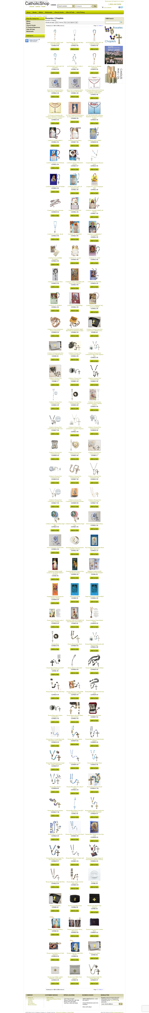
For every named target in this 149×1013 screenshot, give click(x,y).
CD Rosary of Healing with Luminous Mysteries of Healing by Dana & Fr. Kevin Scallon (55, 117)
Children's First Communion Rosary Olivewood (55, 330)
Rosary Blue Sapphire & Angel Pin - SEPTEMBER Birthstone (94, 811)
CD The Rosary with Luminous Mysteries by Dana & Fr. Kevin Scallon (94, 117)
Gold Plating (81, 12)
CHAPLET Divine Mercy (74, 140)
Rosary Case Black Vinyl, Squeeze (94, 906)
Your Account (114, 1000)
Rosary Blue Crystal (74, 763)
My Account (108, 1)
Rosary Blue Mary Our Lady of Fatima (75, 787)
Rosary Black (55, 644)
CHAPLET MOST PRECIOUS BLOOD (75, 163)
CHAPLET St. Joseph (75, 258)
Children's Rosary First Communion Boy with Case (55, 428)
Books (35, 12)
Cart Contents (107, 7)
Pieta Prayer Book (75, 596)
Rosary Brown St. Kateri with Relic (55, 882)
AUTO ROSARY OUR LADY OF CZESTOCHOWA (94, 43)
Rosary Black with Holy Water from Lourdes (75, 716)
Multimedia (48, 12)
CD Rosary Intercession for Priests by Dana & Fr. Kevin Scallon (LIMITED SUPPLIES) (94, 91)
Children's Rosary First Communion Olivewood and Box (75, 500)
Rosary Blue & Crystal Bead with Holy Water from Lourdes (55, 740)
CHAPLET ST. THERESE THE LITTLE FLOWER (94, 306)
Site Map (30, 1002)
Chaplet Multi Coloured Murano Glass (94, 163)
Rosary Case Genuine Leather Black (94, 930)
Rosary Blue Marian (55, 787)
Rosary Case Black (55, 905)
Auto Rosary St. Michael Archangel (94, 67)
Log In (122, 1)
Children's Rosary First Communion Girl (94, 428)
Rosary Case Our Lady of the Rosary (75, 954)
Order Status (50, 997)
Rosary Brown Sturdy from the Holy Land (75, 882)
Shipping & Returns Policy (54, 999)
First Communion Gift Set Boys (94, 524)
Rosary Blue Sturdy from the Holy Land (94, 835)
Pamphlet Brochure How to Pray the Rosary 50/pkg (75, 572)
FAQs (48, 1000)
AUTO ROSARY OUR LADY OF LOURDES (55, 67)
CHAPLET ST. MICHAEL (94, 281)
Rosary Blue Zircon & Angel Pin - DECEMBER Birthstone (55, 858)
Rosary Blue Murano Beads (94, 787)
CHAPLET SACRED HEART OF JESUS (94, 211)
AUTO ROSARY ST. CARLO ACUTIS (75, 67)
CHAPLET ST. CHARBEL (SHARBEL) (55, 258)
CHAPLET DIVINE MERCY (55, 140)
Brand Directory (32, 1004)
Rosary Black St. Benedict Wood (94, 668)
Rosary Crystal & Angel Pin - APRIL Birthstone (94, 977)
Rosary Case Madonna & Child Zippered (55, 954)
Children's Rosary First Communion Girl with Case (55, 500)
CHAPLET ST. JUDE (94, 258)
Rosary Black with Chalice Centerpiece (55, 716)
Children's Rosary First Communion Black (75, 353)
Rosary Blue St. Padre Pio (55, 834)
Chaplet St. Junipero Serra (55, 281)
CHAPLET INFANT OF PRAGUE (55, 163)
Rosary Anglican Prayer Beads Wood (94, 621)
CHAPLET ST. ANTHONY (75, 234)
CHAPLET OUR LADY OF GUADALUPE (75, 187)
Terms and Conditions (61, 1012)
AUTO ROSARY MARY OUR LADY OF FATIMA (55, 43)
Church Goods (59, 12)
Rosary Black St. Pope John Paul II (55, 692)
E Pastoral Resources (33, 27)
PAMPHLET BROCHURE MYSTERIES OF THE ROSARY (94, 572)
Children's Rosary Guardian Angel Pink (74, 524)
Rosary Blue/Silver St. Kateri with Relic (75, 858)
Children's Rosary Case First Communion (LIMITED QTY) (94, 330)
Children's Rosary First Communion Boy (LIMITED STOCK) (94, 403)
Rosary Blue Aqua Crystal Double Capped (94, 740)
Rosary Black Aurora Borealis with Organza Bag (94, 644)
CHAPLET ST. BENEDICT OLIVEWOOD (94, 235)
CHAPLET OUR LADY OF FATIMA (55, 186)
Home (28, 12)
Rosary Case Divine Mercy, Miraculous (74, 930)
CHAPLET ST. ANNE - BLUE (55, 234)
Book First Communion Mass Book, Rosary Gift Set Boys (55, 90)
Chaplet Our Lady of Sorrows (55, 210)
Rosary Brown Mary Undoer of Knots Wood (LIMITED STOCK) (94, 858)
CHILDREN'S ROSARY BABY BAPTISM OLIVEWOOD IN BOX (74, 330)
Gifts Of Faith (70, 12)
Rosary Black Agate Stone (75, 644)
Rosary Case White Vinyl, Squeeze (75, 977)
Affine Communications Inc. (117, 1012)
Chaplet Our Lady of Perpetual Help (94, 187)
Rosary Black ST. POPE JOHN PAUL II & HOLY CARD (75, 692)
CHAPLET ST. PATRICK (55, 305)
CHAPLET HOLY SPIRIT (94, 140)
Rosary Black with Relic (94, 715)
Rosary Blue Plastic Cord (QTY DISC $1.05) (74, 811)
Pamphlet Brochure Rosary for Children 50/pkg (55, 597)
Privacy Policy (70, 1012)
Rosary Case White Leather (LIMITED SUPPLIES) (55, 977)
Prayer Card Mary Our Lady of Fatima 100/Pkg (55, 621)
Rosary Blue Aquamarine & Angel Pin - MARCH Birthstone (55, 763)
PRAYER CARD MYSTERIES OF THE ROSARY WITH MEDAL (75, 621)
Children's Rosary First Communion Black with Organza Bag (94, 354)
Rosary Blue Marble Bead (94, 763)
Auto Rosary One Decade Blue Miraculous (74, 43)
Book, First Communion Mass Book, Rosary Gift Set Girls (75, 90)
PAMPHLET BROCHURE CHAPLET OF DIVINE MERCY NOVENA (55, 573)
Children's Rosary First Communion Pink (94, 500)
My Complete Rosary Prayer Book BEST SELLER (94, 548)
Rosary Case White (94, 953)
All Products (31, 1003)
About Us (30, 997)
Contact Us (116, 1)
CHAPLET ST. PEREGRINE (75, 305)
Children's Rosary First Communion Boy (55, 379)
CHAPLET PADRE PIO (75, 210)
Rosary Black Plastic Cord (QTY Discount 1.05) (55, 668)
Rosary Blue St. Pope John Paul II (75, 834)
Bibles (41, 12)
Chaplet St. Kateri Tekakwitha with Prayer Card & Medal (75, 282)
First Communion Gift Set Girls (55, 547)
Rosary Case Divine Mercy (55, 929)
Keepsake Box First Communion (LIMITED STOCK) (75, 548)
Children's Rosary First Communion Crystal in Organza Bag (74, 429)
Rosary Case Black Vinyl (75, 905)
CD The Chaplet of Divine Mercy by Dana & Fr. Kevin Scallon (75, 116)
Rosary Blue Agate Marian (75, 739)
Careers (30, 1000)
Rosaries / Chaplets (42, 16)
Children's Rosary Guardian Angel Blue (55, 524)
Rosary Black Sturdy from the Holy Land (94, 692)
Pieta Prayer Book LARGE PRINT (94, 596)
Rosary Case (94, 882)
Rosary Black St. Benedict (75, 668)
